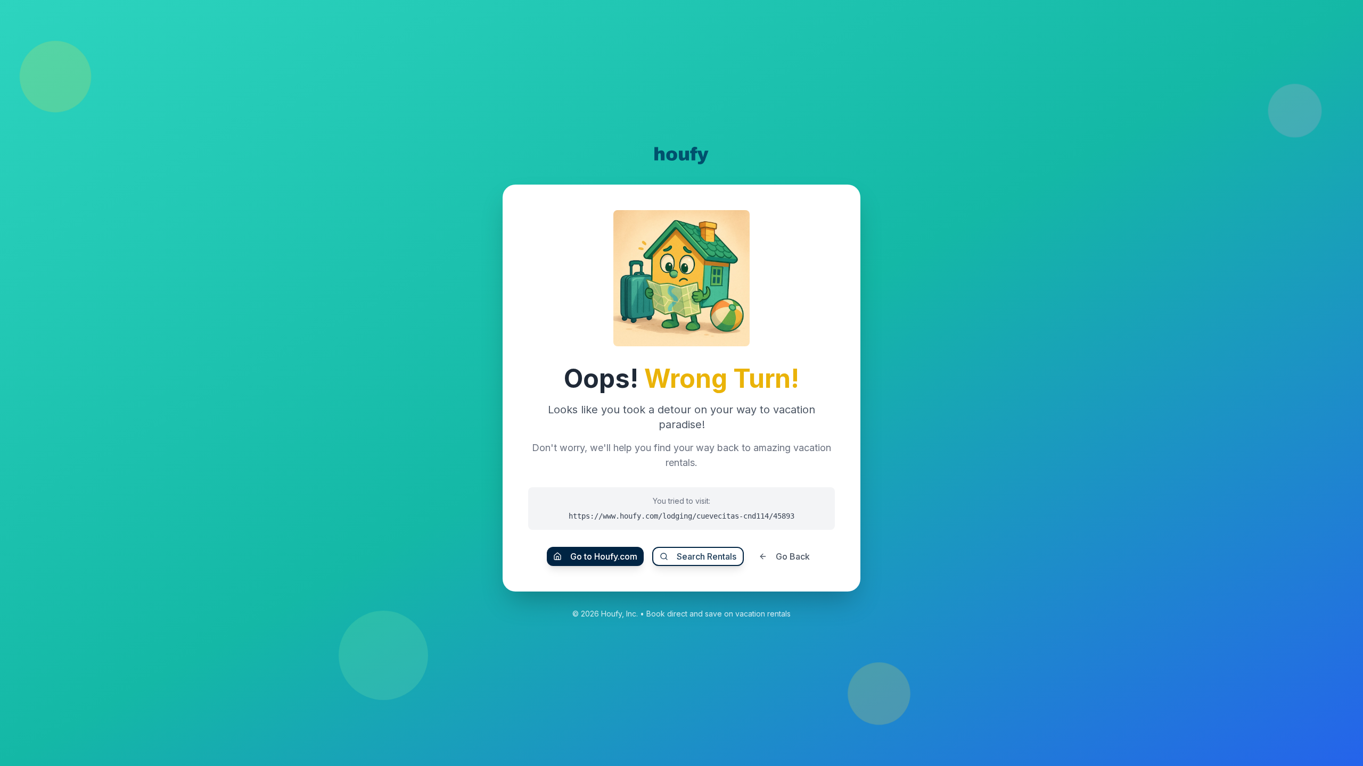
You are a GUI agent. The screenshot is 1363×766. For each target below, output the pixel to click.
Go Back (793, 556)
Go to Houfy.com (603, 556)
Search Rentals (706, 556)
